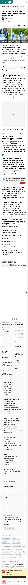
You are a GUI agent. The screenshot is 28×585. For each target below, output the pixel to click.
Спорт (6, 497)
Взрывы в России (8, 411)
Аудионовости (7, 392)
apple (16, 538)
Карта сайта (18, 371)
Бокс (5, 499)
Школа (6, 475)
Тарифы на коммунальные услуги (12, 445)
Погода (6, 394)
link (15, 330)
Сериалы (6, 464)
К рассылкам (9, 528)
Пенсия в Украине (8, 449)
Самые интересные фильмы (11, 456)
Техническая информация (18, 357)
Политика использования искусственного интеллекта (5, 370)
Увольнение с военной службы (11, 420)
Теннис (6, 503)
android (6, 538)
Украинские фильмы (9, 458)
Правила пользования (7, 362)
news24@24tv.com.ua (7, 324)
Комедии (6, 462)
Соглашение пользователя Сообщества (18, 350)
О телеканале (5, 354)
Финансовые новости (9, 443)
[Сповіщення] (26, 2)
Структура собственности (18, 366)
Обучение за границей (9, 481)
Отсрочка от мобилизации (10, 428)
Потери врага (7, 413)
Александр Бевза (9, 18)
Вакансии (17, 362)
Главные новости (8, 384)
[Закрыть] (25, 571)
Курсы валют (7, 441)
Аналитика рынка (8, 488)
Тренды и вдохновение (10, 492)
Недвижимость (8, 486)
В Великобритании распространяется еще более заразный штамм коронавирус (12, 131)
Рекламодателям (6, 359)
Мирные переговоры (9, 405)
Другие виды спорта (9, 507)
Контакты (17, 360)
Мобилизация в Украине (11, 418)
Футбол (6, 501)
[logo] (9, 2)
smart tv (6, 542)
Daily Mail (10, 21)
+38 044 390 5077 (19, 324)
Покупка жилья (8, 490)
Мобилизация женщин (9, 424)
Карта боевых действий (10, 403)
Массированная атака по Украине (12, 409)
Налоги (6, 447)
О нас (3, 346)
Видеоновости (7, 390)
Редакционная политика (5, 352)
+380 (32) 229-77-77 (10, 563)
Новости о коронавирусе (13, 6)
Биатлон (6, 505)
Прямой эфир (7, 388)
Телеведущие (5, 357)
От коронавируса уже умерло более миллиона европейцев (23, 6)
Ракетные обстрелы (9, 401)
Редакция (4, 349)
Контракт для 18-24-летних (10, 426)
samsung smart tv (16, 542)
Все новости (7, 382)
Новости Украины (8, 386)
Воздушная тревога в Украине (11, 407)
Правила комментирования (19, 354)
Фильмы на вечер (8, 460)
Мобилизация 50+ (8, 422)
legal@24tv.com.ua (19, 564)
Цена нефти (7, 439)
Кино (5, 454)
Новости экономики (10, 437)
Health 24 (4, 6)
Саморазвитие (7, 479)
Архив (16, 368)
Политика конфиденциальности (7, 365)
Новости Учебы (8, 469)
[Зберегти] (24, 25)
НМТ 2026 (6, 477)
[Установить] (14, 574)
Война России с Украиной (11, 399)
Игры (16, 373)
